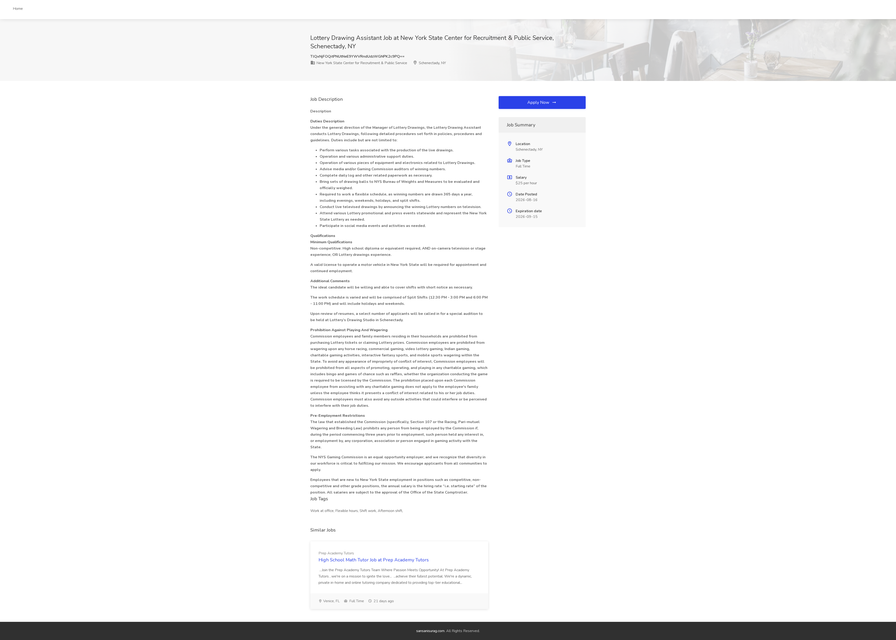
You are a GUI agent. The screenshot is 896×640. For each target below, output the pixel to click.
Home (18, 8)
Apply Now (538, 102)
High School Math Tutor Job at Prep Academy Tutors (373, 560)
